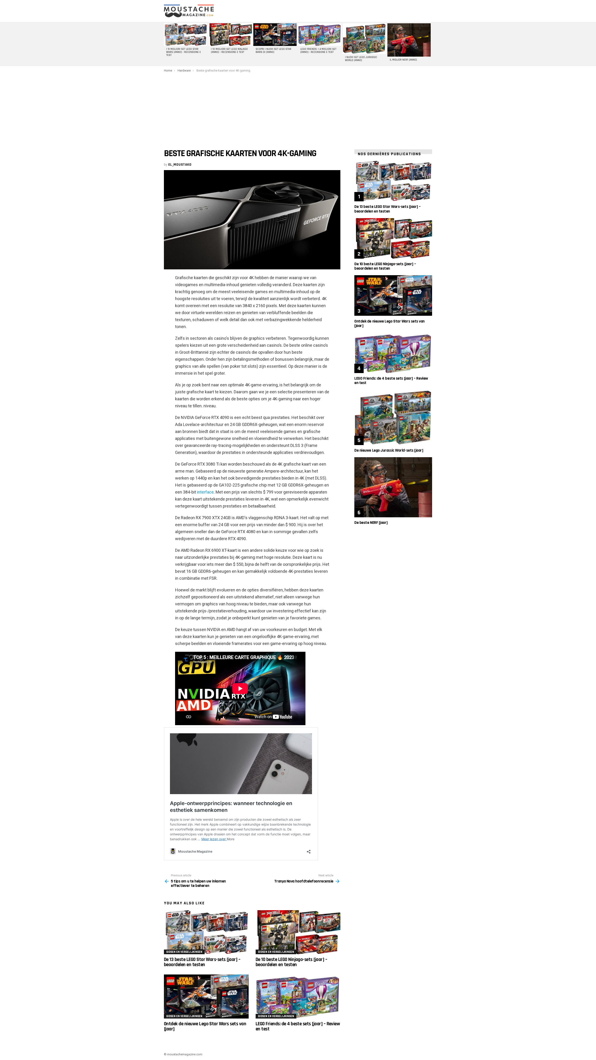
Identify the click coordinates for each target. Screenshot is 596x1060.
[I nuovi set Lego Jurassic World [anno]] (364, 38)
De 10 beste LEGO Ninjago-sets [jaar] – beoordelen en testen (291, 962)
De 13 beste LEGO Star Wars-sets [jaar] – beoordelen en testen (202, 962)
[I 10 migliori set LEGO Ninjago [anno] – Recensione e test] (230, 34)
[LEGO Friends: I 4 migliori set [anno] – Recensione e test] (319, 34)
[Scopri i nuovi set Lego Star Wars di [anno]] (275, 34)
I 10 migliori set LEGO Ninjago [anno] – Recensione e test (229, 51)
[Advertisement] (298, 107)
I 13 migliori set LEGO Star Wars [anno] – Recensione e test (183, 52)
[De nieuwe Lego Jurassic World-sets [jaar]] (393, 417)
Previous (166, 44)
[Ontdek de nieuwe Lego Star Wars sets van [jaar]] (206, 996)
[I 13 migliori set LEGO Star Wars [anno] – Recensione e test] (185, 34)
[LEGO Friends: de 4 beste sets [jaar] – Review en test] (298, 996)
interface (205, 492)
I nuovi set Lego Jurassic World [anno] (361, 59)
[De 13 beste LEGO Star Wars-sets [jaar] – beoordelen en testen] (206, 932)
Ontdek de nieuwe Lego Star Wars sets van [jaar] (205, 1026)
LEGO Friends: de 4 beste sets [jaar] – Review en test (298, 1026)
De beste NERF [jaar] (371, 522)
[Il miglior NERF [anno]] (409, 40)
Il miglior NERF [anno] (403, 60)
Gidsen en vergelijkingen (184, 952)
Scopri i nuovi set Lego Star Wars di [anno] (273, 51)
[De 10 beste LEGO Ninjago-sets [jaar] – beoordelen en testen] (298, 932)
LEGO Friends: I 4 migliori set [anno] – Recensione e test (318, 51)
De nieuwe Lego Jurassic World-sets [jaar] (388, 450)
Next (429, 44)
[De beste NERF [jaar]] (393, 487)
